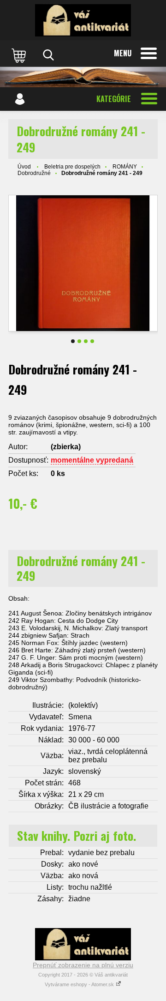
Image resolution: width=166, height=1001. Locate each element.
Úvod (24, 166)
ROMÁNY (125, 166)
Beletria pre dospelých (72, 166)
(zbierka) (66, 447)
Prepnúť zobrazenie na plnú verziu (83, 965)
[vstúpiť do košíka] (19, 54)
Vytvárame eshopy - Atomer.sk (80, 984)
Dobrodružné (34, 173)
